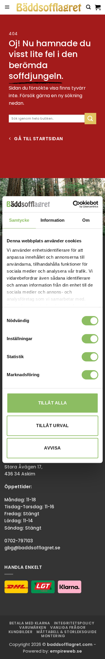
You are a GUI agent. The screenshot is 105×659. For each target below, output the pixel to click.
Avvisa (52, 447)
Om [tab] (86, 220)
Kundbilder (20, 631)
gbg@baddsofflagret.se (32, 548)
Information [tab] (52, 220)
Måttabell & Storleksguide (66, 631)
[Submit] (90, 118)
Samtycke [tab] (19, 220)
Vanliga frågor (68, 627)
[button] (7, 7)
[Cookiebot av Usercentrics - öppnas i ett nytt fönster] (74, 204)
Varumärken (32, 627)
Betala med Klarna (29, 623)
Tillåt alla (52, 402)
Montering (53, 635)
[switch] (90, 338)
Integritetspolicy (74, 623)
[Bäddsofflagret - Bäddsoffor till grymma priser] (49, 7)
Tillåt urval (52, 425)
